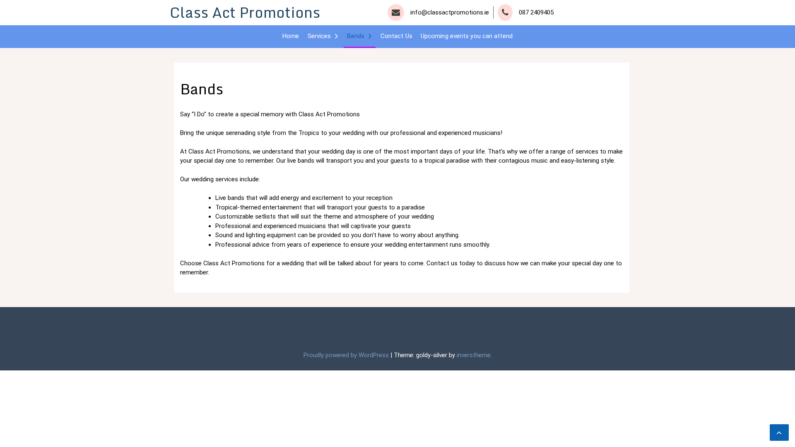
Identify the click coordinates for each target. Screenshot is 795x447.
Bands (355, 36)
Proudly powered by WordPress (347, 355)
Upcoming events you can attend (467, 36)
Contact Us (396, 36)
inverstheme (474, 355)
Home (290, 36)
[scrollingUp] (779, 432)
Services (319, 36)
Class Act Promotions (245, 12)
